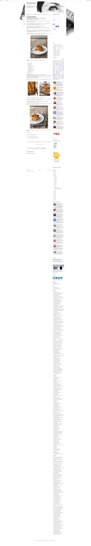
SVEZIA (57, 76)
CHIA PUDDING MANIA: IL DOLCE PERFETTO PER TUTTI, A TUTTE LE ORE (60, 107)
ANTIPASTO (54, 61)
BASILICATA (61, 61)
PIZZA (63, 71)
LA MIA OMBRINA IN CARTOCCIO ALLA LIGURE (59, 97)
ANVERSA (57, 61)
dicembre (55, 176)
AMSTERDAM (62, 60)
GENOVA (57, 66)
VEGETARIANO (55, 78)
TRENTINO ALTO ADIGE (61, 77)
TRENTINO (57, 77)
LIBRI (60, 67)
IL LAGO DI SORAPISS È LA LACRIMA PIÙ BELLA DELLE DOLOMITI (59, 225)
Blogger (54, 540)
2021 (54, 190)
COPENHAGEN (57, 63)
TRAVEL (28, 14)
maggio (55, 183)
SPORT (63, 75)
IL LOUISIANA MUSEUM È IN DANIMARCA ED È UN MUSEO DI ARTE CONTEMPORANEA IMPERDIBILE (59, 220)
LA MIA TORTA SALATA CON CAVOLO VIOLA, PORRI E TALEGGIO (59, 121)
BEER (63, 61)
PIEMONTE (60, 71)
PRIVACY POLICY (28, 15)
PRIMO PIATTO (55, 72)
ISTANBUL (54, 67)
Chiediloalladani (54, 137)
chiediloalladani (31, 3)
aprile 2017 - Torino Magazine (56, 45)
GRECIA (60, 66)
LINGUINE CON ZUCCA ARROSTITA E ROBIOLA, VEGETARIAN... (58, 188)
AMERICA (59, 60)
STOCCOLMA (54, 76)
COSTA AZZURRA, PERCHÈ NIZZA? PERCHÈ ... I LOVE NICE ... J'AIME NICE (59, 230)
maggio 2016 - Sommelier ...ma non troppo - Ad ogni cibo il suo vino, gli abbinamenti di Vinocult (58, 47)
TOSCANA (62, 76)
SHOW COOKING (58, 75)
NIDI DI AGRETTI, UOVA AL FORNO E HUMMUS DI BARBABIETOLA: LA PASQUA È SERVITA (59, 240)
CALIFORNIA (54, 62)
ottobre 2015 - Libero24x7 (56, 51)
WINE (45, 14)
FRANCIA (54, 66)
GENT (58, 66)
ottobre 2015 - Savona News (56, 52)
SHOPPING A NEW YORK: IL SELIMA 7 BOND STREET (59, 251)
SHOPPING (42, 14)
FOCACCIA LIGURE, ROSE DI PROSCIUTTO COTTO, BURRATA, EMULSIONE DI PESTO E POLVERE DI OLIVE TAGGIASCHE (59, 246)
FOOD (31, 14)
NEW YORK (62, 69)
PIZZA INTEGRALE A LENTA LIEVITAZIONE (59, 116)
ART (39, 14)
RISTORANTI (55, 74)
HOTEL (63, 66)
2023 (54, 174)
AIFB (56, 60)
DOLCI (63, 63)
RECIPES (34, 14)
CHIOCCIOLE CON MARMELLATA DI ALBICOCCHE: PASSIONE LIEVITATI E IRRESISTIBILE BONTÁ (60, 82)
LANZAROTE (56, 67)
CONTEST (47, 14)
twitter (39, 144)
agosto (55, 180)
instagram (41, 144)
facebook (36, 144)
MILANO (63, 68)
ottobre (55, 178)
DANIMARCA (60, 63)
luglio (54, 181)
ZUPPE (58, 79)
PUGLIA (53, 73)
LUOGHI (54, 68)
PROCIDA (63, 72)
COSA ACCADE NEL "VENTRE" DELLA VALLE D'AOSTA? (59, 126)
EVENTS (37, 14)
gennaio (55, 187)
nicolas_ (49, 540)
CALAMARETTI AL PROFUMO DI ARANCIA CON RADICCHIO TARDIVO (59, 88)
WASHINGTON (54, 79)
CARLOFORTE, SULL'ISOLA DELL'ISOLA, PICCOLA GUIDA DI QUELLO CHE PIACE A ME (59, 235)
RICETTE (63, 73)
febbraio (55, 186)
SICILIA (61, 75)
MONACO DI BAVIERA (55, 69)
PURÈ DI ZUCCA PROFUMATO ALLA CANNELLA (32, 136)
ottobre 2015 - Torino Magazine (57, 50)
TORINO (60, 76)
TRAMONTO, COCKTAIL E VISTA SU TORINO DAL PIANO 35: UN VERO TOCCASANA (59, 214)
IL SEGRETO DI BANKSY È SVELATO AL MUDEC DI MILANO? (59, 102)
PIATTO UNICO (55, 71)
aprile (55, 184)
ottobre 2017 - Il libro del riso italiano (57, 44)
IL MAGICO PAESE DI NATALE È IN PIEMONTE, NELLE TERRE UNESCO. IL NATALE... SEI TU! (60, 93)
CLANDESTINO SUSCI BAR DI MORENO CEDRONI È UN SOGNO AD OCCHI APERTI (59, 112)
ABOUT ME (49, 14)
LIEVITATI (63, 67)
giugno (55, 182)
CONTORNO (54, 63)
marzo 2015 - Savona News (56, 55)
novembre (55, 177)
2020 (54, 191)
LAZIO (58, 67)
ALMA (57, 60)
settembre (55, 179)
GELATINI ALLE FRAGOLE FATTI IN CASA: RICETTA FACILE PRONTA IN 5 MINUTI (59, 209)
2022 (54, 175)
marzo (55, 185)
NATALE (59, 69)
